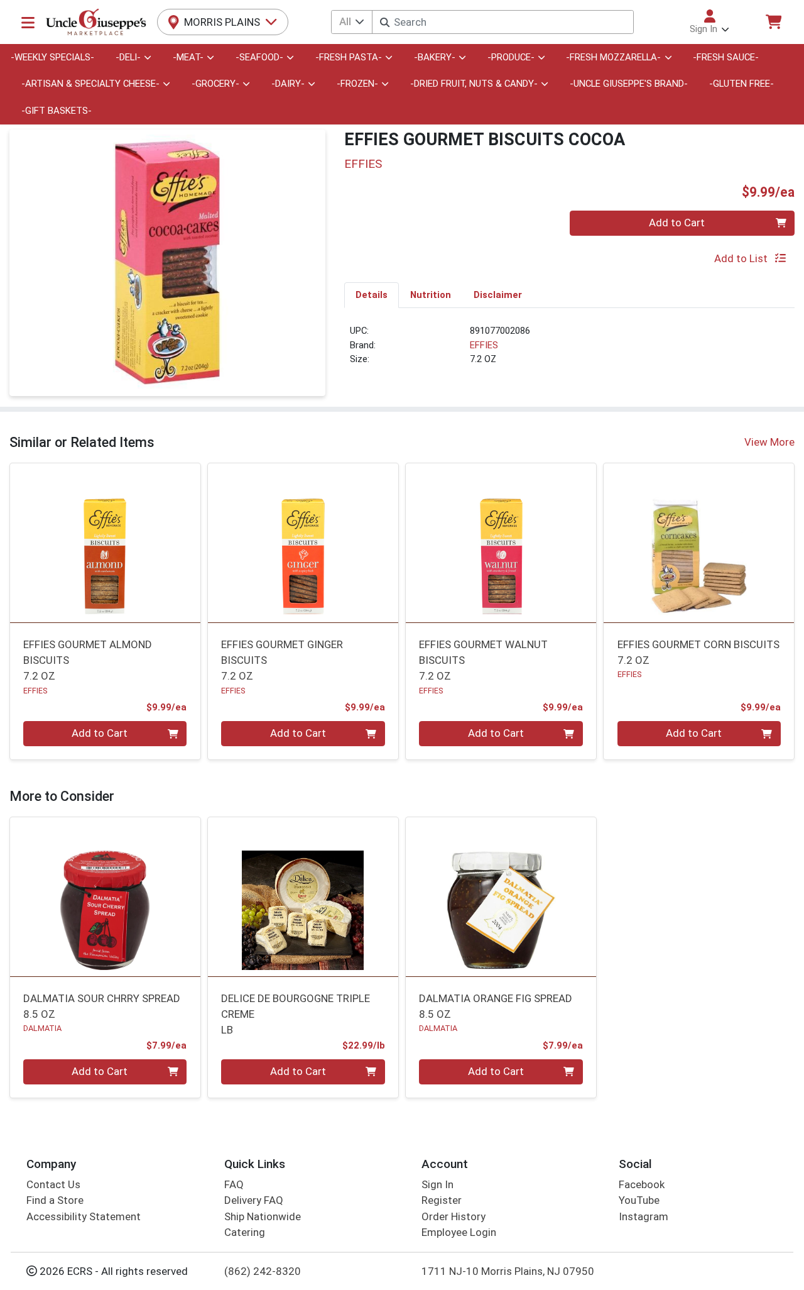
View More (769, 442)
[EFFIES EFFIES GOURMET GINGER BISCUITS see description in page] (303, 543)
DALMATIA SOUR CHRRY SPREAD (101, 1006)
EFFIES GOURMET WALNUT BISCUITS (483, 660)
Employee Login (458, 1232)
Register (441, 1200)
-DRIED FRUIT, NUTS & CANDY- (474, 83)
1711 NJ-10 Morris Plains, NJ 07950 (507, 1271)
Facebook (642, 1184)
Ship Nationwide (262, 1216)
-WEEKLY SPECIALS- (52, 57)
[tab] (371, 294)
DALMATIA (42, 1028)
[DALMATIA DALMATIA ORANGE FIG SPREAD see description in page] (501, 897)
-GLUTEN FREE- (741, 83)
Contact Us (53, 1184)
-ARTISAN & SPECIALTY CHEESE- (90, 83)
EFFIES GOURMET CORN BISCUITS (698, 652)
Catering (244, 1232)
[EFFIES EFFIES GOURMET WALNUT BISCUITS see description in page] (501, 543)
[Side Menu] (28, 22)
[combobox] (502, 22)
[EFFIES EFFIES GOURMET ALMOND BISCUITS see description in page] (105, 543)
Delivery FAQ (253, 1200)
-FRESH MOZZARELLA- (613, 57)
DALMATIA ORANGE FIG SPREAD (495, 1006)
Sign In (437, 1184)
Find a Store (55, 1200)
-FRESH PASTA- (348, 57)
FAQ (234, 1184)
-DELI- (128, 57)
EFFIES (484, 345)
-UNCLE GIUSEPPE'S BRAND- (629, 83)
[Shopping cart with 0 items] (773, 22)
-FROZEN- (357, 83)
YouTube (639, 1200)
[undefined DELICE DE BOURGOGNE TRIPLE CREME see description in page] (303, 897)
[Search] (384, 22)
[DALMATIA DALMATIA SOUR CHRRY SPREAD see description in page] (105, 897)
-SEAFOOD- (259, 57)
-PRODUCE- (511, 57)
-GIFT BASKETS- (56, 110)
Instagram (643, 1216)
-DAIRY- (288, 83)
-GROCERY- (215, 83)
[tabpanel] (569, 350)
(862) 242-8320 (262, 1271)
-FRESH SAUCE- (726, 57)
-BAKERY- (434, 57)
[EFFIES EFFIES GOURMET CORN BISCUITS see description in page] (699, 543)
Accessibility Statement (83, 1216)
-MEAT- (188, 57)
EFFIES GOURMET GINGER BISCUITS (282, 660)
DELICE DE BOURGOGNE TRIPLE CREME (295, 1014)
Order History (453, 1216)
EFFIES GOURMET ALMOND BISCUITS (87, 660)
